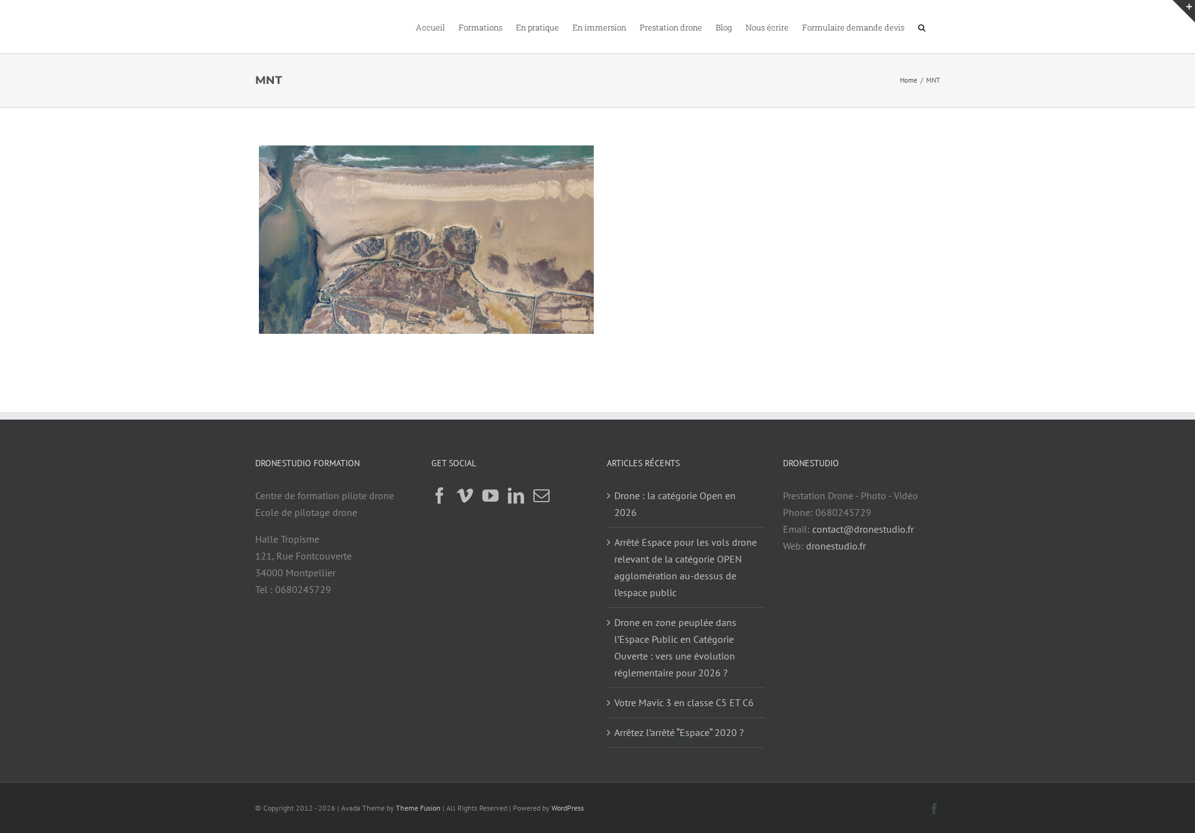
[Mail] (541, 495)
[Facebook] (439, 495)
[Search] (922, 26)
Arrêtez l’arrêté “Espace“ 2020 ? (679, 732)
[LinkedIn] (516, 495)
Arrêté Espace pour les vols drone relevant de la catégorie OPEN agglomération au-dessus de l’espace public (685, 567)
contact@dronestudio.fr (863, 529)
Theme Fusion (418, 807)
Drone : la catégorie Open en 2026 (675, 503)
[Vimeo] (465, 495)
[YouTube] (490, 495)
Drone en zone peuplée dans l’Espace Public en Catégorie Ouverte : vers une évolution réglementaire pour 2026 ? (675, 647)
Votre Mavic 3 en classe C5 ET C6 (684, 702)
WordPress (567, 807)
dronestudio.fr (836, 546)
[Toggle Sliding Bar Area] (1184, 11)
